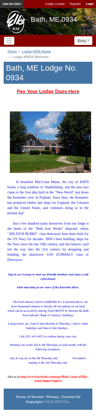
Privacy (53, 397)
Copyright (34, 402)
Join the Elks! (11, 4)
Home (12, 51)
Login (90, 4)
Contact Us (71, 397)
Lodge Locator (55, 4)
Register (75, 4)
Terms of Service (30, 397)
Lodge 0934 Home (36, 51)
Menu (81, 40)
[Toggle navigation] (9, 41)
